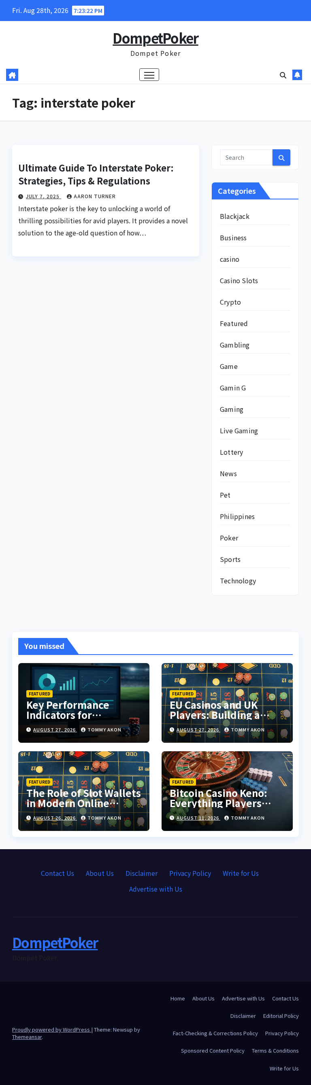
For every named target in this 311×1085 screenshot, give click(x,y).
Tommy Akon (104, 729)
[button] (283, 75)
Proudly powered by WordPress (51, 1029)
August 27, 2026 (55, 729)
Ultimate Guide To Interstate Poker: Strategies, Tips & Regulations (96, 174)
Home (177, 998)
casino (229, 259)
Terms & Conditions (275, 1050)
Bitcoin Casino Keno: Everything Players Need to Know (218, 803)
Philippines (237, 516)
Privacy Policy (190, 873)
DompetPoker (155, 38)
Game (229, 366)
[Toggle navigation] (149, 74)
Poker (229, 537)
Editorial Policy (281, 1015)
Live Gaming (239, 430)
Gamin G (233, 387)
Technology (238, 580)
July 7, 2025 (43, 196)
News (228, 473)
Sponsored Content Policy (213, 1050)
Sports (230, 559)
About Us (100, 873)
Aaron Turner (95, 196)
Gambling (235, 345)
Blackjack (234, 216)
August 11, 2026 (198, 817)
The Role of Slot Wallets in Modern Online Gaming (83, 803)
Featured (234, 323)
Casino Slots (239, 280)
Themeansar (27, 1036)
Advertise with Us (155, 889)
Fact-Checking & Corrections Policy (215, 1033)
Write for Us (241, 873)
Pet (225, 495)
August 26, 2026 (55, 817)
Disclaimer (142, 873)
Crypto (230, 302)
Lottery (231, 452)
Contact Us (57, 873)
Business (233, 237)
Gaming (231, 409)
